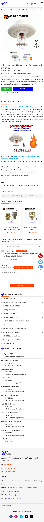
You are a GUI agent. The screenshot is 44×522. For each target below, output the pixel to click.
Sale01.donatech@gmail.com (14, 400)
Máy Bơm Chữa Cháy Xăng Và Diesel (15, 328)
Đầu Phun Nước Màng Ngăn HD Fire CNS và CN (11, 228)
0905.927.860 (9, 442)
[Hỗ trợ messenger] (40, 261)
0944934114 (16, 93)
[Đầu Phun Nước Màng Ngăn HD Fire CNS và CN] (11, 216)
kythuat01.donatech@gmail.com (15, 374)
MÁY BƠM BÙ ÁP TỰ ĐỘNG (12, 306)
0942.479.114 (9, 380)
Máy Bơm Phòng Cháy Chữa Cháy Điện (15, 302)
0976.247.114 (9, 389)
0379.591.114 (9, 424)
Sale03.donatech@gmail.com (14, 418)
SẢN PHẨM (6, 506)
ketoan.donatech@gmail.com (14, 383)
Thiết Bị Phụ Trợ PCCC (10, 317)
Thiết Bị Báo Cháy (9, 310)
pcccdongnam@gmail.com (13, 365)
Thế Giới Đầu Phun (9, 343)
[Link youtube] (31, 516)
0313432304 (11, 472)
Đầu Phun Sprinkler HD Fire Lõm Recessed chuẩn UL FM (20, 185)
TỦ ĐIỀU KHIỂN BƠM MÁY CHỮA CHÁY (16, 321)
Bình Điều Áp (7, 325)
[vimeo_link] (21, 516)
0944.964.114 (9, 407)
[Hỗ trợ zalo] (40, 267)
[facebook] (11, 516)
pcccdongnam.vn (13, 491)
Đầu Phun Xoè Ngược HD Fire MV (32, 228)
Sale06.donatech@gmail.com (14, 426)
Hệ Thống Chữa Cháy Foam (12, 340)
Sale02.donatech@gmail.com (14, 409)
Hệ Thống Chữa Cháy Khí (11, 332)
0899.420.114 (9, 372)
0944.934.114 (9, 398)
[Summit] (40, 246)
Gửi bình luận (22, 285)
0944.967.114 (9, 415)
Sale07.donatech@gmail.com (14, 435)
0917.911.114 (9, 363)
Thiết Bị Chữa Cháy (9, 298)
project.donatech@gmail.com (14, 357)
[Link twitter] (26, 516)
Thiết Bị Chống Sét (9, 313)
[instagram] (16, 516)
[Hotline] (40, 256)
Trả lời (6, 259)
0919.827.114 (9, 433)
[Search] (28, 4)
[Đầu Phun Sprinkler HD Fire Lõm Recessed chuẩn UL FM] (15, 57)
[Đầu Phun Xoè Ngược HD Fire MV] (33, 216)
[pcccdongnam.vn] (5, 3)
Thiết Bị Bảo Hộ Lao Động (11, 336)
